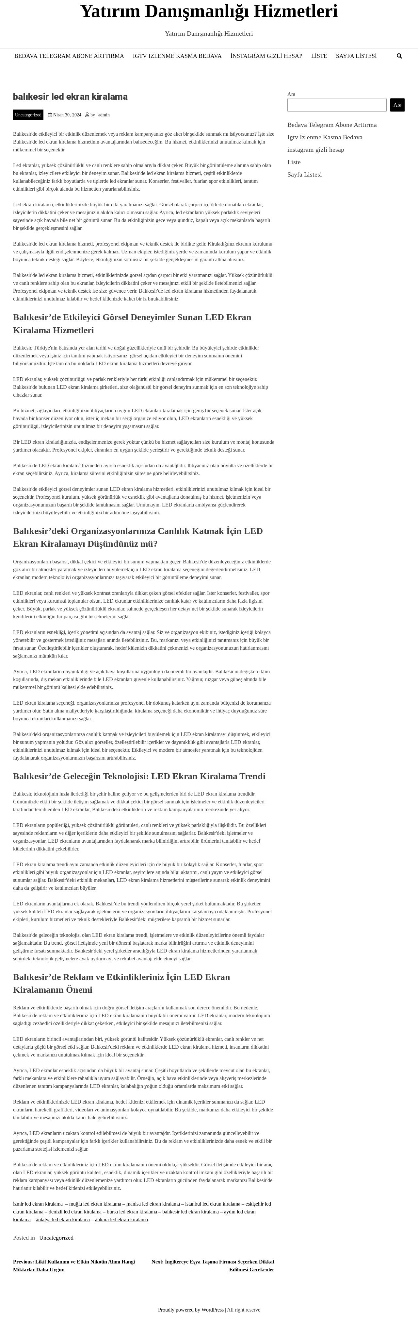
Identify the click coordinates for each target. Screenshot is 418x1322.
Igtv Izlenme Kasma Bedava (177, 56)
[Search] (399, 56)
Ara (291, 94)
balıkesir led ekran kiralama (190, 1211)
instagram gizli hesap (266, 56)
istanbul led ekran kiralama (212, 1204)
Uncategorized (28, 114)
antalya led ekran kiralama (63, 1219)
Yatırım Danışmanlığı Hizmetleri (209, 11)
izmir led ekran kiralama (38, 1204)
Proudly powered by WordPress (191, 1310)
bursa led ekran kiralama (132, 1211)
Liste (319, 56)
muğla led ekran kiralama (95, 1204)
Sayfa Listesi (356, 56)
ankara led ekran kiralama (121, 1219)
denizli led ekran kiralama (75, 1211)
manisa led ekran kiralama (153, 1204)
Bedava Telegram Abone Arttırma (69, 56)
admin (104, 114)
